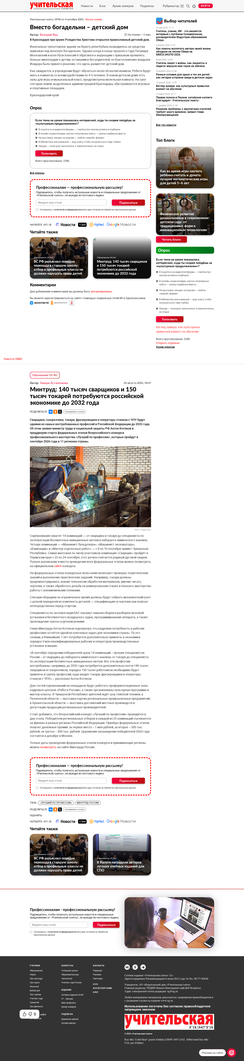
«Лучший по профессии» (56, 802)
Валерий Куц (49, 34)
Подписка (147, 6)
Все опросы (37, 173)
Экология (34, 986)
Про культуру (36, 978)
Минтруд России (88, 802)
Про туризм (35, 994)
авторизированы (101, 291)
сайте (58, 566)
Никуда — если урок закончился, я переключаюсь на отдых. (71, 146)
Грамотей (34, 1002)
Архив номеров (123, 6)
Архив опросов (165, 347)
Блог (102, 6)
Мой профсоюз (68, 1003)
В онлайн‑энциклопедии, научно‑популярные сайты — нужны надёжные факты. (82, 133)
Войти (205, 5)
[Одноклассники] (55, 412)
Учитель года (36, 998)
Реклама (97, 974)
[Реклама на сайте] (231, 1053)
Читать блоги (171, 239)
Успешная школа (69, 970)
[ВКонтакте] (51, 412)
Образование (36, 970)
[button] (39, 302)
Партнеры (98, 978)
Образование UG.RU (43, 257)
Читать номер (93, 19)
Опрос (164, 250)
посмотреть (48, 747)
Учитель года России (71, 982)
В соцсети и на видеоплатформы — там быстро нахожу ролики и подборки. (80, 129)
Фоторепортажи (102, 988)
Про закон (35, 982)
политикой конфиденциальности (70, 210)
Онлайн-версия (68, 1023)
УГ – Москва (67, 999)
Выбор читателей (180, 20)
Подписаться (128, 202)
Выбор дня (35, 990)
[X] (60, 412)
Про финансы (36, 1006)
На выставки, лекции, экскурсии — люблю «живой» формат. (72, 137)
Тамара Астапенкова (54, 383)
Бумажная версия (70, 1019)
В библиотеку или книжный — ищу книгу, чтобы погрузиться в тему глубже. (80, 142)
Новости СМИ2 (13, 359)
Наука (33, 974)
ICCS (95, 984)
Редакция (97, 970)
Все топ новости (166, 125)
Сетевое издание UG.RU (72, 995)
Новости (87, 6)
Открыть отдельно (167, 343)
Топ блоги (165, 140)
